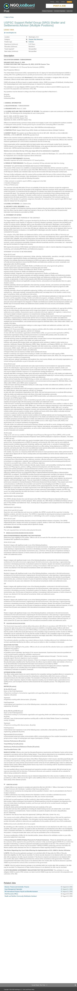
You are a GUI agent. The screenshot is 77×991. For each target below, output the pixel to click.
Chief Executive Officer (11, 894)
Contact (63, 1)
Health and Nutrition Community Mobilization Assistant (21, 896)
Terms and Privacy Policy (28, 989)
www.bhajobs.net (11, 32)
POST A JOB (59, 6)
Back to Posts (9, 17)
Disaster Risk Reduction (36, 39)
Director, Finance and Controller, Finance (17, 887)
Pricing (52, 1)
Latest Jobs (69, 11)
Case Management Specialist (13, 889)
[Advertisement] (38, 916)
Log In (69, 1)
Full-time (31, 42)
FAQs (57, 1)
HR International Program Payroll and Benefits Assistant (21, 891)
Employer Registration (47, 11)
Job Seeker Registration (59, 11)
